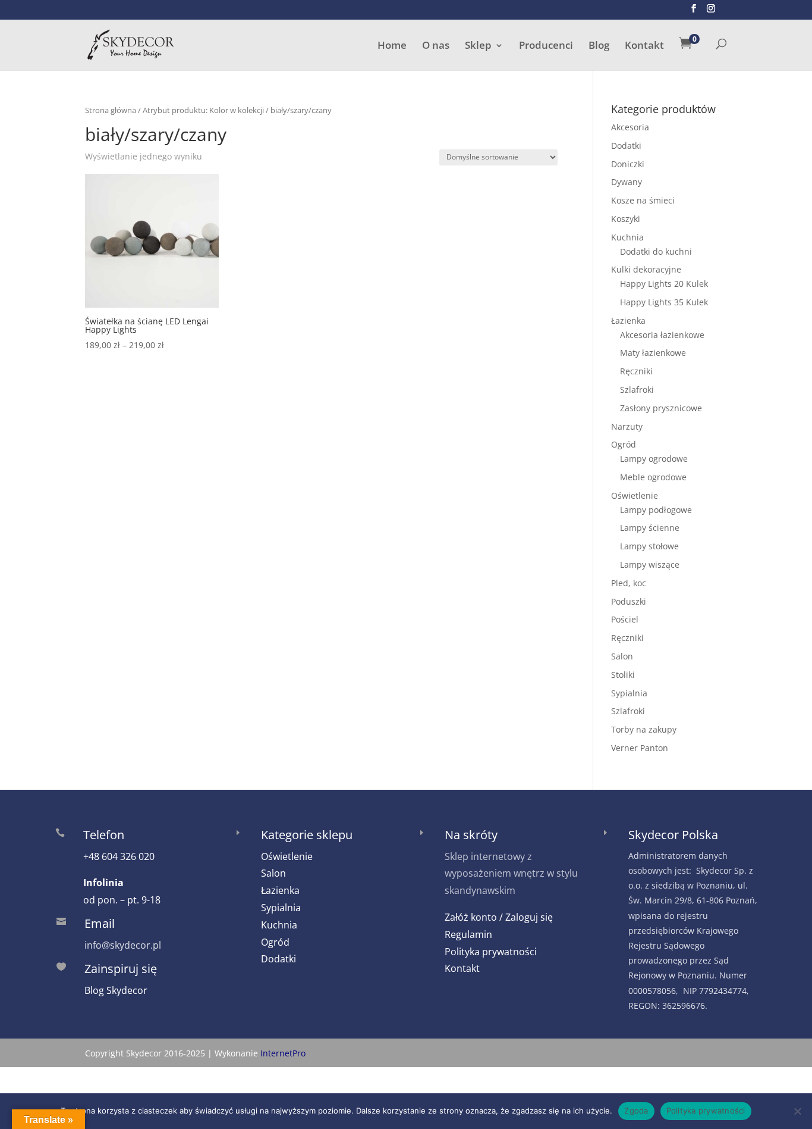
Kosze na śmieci (643, 200)
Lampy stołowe (649, 546)
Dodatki (626, 145)
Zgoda (636, 1110)
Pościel (624, 619)
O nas (435, 46)
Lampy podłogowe (656, 509)
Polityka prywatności (491, 951)
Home (392, 46)
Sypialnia (629, 693)
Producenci (546, 46)
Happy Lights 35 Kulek (664, 302)
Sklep (478, 46)
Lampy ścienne (649, 527)
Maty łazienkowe (653, 352)
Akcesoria (630, 127)
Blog (598, 46)
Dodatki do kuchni (656, 251)
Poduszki (628, 601)
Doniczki (627, 164)
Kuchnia (627, 237)
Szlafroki (637, 389)
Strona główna (110, 110)
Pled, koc (628, 583)
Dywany (626, 181)
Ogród (623, 444)
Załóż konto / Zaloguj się (499, 917)
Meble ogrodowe (653, 477)
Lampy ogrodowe (654, 458)
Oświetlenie (634, 495)
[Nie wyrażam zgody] (797, 1111)
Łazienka (628, 320)
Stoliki (623, 674)
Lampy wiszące (649, 564)
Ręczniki (636, 371)
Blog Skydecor (115, 990)
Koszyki (625, 218)
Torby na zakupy (643, 729)
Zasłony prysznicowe (661, 408)
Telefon (103, 835)
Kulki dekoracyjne (646, 269)
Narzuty (627, 426)
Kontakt (644, 46)
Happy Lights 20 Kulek (664, 283)
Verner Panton (639, 747)
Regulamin (468, 934)
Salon (622, 656)
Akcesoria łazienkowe (662, 334)
